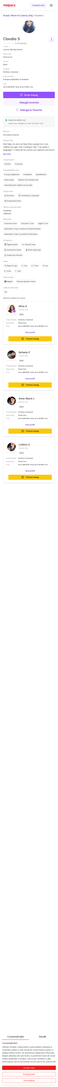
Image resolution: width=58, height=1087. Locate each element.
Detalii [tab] (42, 1036)
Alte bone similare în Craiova (14, 298)
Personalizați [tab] (29, 1080)
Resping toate (29, 1074)
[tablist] (29, 1036)
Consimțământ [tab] (15, 1036)
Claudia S (39, 15)
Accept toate (29, 1067)
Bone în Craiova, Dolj (22, 15)
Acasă (6, 15)
